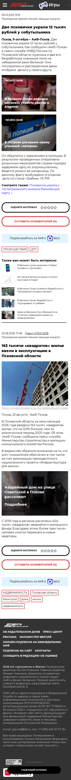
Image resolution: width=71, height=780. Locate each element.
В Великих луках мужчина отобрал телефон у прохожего (37, 267)
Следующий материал (34, 770)
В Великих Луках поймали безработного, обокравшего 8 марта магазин (40, 290)
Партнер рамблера (34, 762)
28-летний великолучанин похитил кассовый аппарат (37, 278)
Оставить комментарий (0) (35, 221)
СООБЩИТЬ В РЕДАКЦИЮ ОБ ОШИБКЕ (30, 655)
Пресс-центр (52, 631)
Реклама (10, 637)
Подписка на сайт (17, 650)
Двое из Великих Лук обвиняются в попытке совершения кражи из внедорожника (37, 315)
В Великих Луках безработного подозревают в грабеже (35, 302)
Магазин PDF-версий (35, 637)
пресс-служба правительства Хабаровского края (35, 408)
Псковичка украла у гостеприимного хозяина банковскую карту (31, 189)
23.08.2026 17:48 (12, 333)
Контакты (43, 650)
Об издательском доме (21, 631)
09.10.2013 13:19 (11, 15)
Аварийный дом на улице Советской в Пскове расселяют (30, 492)
